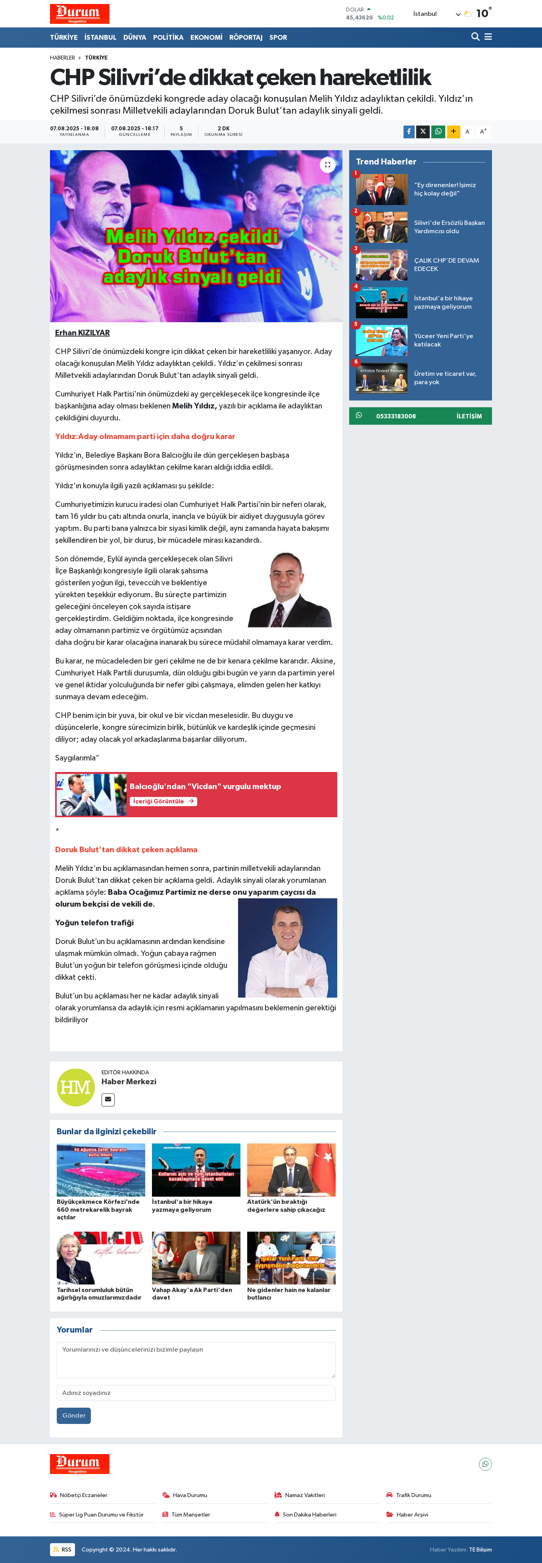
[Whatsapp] (485, 1464)
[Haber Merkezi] (76, 1087)
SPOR (278, 37)
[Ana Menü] (486, 37)
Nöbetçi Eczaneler (84, 1495)
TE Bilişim (480, 1550)
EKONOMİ (206, 37)
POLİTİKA (168, 37)
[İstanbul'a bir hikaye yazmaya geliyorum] (196, 1169)
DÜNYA (134, 37)
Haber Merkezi (129, 1082)
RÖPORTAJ (246, 37)
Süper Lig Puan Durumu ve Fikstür (101, 1515)
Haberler (62, 58)
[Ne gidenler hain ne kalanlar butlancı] (291, 1257)
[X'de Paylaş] (423, 132)
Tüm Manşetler (190, 1515)
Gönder (74, 1415)
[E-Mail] (108, 1099)
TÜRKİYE (64, 37)
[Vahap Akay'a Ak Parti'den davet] (196, 1257)
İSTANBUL (101, 37)
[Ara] (476, 37)
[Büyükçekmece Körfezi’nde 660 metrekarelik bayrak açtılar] (101, 1169)
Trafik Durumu (413, 1495)
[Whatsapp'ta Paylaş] (438, 132)
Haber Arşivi (412, 1515)
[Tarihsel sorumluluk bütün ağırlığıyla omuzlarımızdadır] (101, 1257)
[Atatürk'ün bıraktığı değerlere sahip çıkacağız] (291, 1169)
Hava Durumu (190, 1495)
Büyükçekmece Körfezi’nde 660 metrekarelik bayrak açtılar (98, 1209)
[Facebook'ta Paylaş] (409, 132)
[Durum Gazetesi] (80, 14)
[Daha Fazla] (453, 132)
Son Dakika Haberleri (309, 1515)
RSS (66, 1550)
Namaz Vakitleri (305, 1495)
